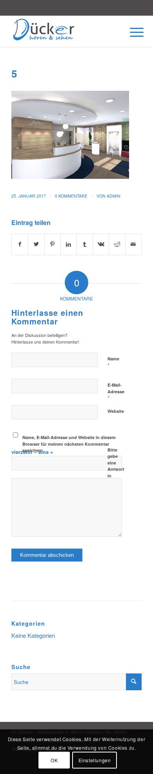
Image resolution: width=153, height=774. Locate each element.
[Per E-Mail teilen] (133, 244)
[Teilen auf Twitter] (36, 244)
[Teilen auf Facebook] (20, 244)
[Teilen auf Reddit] (117, 244)
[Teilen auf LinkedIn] (68, 244)
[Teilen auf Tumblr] (85, 244)
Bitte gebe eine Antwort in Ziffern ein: (115, 469)
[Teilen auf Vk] (101, 244)
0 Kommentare (71, 196)
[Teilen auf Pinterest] (52, 244)
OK (54, 760)
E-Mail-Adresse (115, 391)
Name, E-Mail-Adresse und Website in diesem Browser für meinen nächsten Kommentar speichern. (69, 443)
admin (113, 196)
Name (113, 362)
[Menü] (130, 32)
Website (115, 411)
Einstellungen (94, 760)
